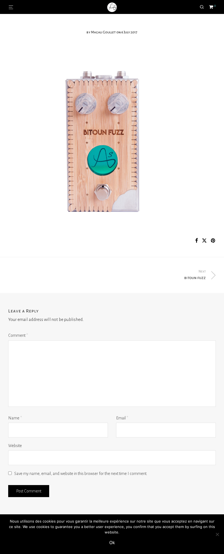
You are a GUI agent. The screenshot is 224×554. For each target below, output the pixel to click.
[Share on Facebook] (196, 241)
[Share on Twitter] (204, 241)
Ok (112, 542)
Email (122, 418)
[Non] (217, 534)
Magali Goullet (103, 32)
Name (15, 418)
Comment (18, 335)
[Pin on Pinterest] (213, 241)
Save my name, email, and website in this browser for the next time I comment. (80, 473)
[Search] (203, 7)
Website (15, 445)
